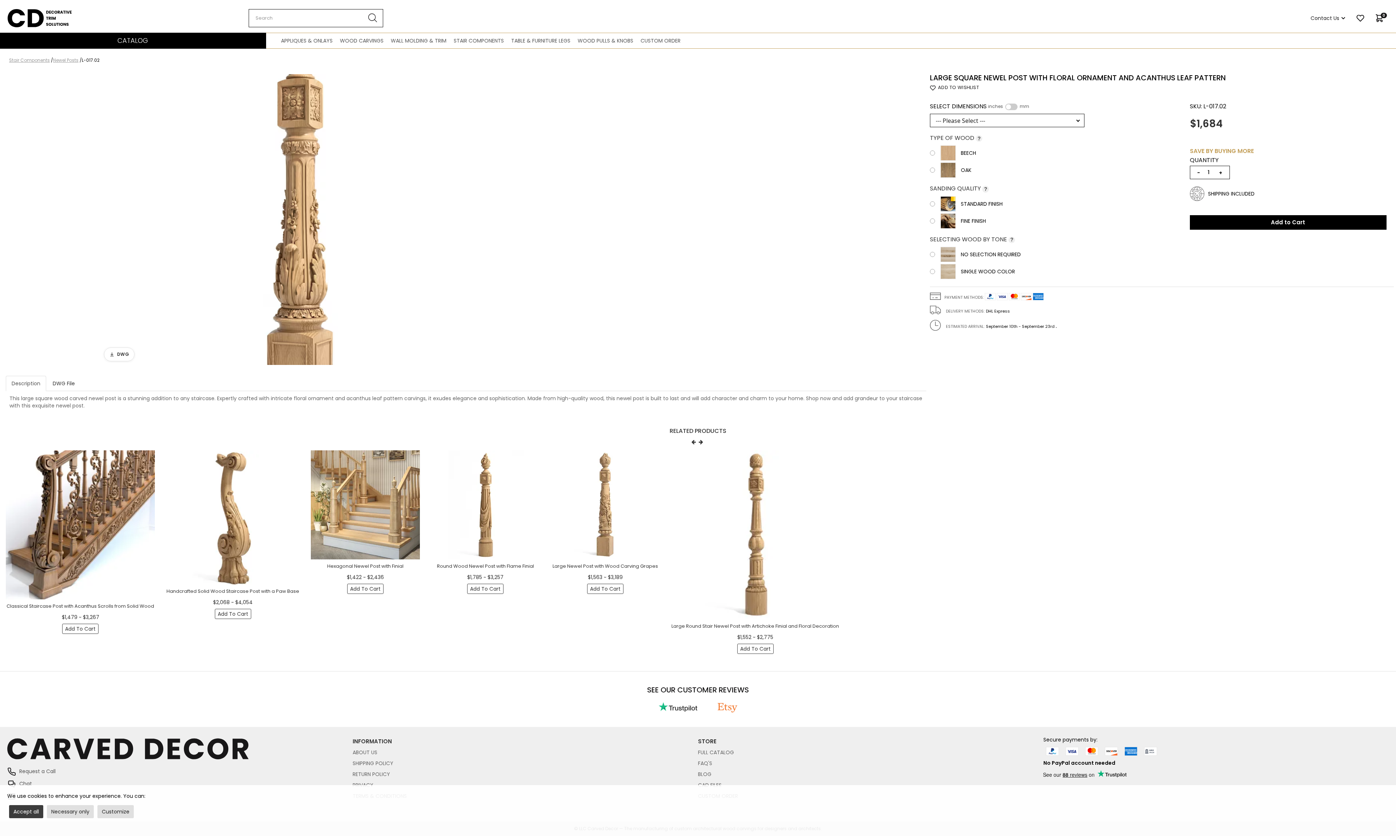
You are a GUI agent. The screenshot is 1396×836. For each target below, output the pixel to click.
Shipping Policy (373, 763)
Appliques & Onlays (307, 40)
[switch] (1011, 107)
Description (26, 383)
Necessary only (70, 811)
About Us (365, 752)
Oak (966, 170)
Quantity (1204, 160)
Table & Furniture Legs (540, 40)
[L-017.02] (300, 220)
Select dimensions (979, 106)
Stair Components (479, 40)
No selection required (991, 254)
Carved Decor (25, 12)
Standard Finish (982, 204)
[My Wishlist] (1360, 18)
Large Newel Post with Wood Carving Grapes (605, 566)
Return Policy (371, 774)
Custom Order (661, 40)
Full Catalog (716, 752)
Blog (704, 774)
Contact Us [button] (1325, 18)
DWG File (64, 383)
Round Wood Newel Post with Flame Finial (485, 566)
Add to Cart (1288, 222)
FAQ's (705, 763)
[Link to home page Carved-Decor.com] (180, 752)
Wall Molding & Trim (418, 40)
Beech (968, 153)
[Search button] (372, 18)
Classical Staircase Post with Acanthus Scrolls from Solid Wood (80, 606)
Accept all (26, 811)
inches (995, 106)
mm (1024, 106)
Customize (115, 811)
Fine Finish (973, 221)
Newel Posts (66, 60)
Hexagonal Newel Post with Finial (365, 566)
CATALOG (132, 40)
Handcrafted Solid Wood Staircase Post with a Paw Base (233, 591)
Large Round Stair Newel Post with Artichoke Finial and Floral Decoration (755, 626)
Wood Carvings (362, 40)
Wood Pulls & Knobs (605, 40)
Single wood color (988, 271)
